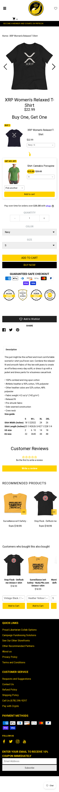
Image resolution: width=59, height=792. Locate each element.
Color (29, 226)
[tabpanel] (29, 66)
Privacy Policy (9, 657)
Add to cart (29, 194)
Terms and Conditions (13, 662)
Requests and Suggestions (16, 678)
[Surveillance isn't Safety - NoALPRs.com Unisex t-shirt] (15, 503)
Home (5, 36)
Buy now (29, 265)
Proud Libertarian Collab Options (19, 629)
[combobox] (41, 145)
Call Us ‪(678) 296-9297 (14, 700)
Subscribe (29, 768)
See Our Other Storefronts (16, 640)
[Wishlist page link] (55, 8)
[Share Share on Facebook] (4, 331)
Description (11, 349)
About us (7, 651)
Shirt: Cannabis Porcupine (40, 165)
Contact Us (8, 684)
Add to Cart (13, 606)
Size (29, 239)
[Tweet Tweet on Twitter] (11, 331)
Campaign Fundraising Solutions (19, 635)
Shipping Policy (10, 695)
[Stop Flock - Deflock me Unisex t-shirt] (45, 503)
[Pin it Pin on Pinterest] (17, 331)
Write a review (29, 468)
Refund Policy (9, 689)
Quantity (30, 212)
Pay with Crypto (10, 706)
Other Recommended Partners (18, 646)
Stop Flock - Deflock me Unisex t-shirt (45, 523)
